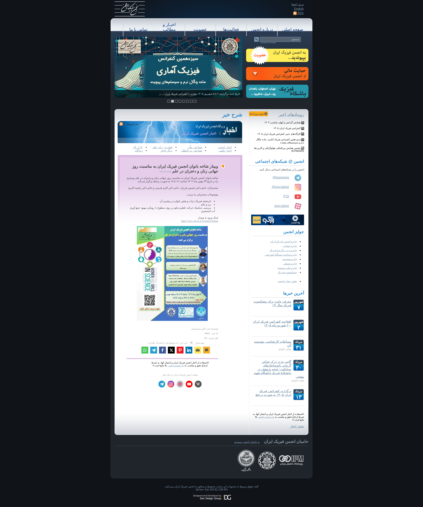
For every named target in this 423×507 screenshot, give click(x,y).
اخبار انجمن (225, 147)
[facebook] (162, 350)
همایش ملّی (194, 147)
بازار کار (138, 147)
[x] (171, 350)
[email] (198, 350)
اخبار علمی (225, 150)
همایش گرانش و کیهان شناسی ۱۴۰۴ (282, 122)
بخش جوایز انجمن (287, 281)
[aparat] (180, 384)
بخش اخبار (297, 426)
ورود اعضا (297, 4)
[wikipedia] (198, 384)
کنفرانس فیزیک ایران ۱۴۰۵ (287, 128)
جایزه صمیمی (289, 259)
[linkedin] (189, 350)
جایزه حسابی (290, 245)
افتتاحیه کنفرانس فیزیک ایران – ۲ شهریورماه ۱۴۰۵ (272, 323)
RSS (300, 13)
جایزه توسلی (290, 263)
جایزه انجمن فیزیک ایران (283, 241)
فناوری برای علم (162, 147)
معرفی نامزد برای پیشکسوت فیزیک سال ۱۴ (272, 303)
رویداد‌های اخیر (291, 114)
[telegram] (154, 350)
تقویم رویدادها (257, 113)
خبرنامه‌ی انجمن (266, 416)
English (299, 8)
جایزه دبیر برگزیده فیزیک (283, 250)
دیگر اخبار (166, 150)
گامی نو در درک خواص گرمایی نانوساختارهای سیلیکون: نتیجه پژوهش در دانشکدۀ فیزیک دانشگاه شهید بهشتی (279, 369)
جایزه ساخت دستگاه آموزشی (281, 254)
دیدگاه (139, 150)
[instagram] (171, 384)
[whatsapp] (145, 350)
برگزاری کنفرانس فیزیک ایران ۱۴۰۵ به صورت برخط (273, 393)
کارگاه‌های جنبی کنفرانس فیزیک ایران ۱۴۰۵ (279, 134)
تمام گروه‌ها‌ (133, 124)
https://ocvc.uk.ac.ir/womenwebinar (199, 221)
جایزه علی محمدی (287, 267)
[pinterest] (180, 350)
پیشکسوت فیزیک (287, 272)
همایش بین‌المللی (191, 150)
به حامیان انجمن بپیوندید (247, 441)
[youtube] (189, 384)
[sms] (206, 350)
